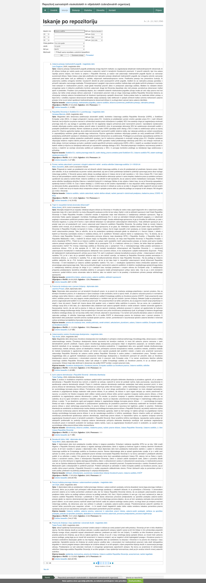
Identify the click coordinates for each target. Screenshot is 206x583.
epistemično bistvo (73, 277)
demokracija (70, 427)
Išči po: (46, 49)
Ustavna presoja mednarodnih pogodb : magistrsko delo (73, 64)
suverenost (88, 473)
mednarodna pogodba (87, 102)
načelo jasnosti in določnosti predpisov (126, 193)
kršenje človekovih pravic (113, 473)
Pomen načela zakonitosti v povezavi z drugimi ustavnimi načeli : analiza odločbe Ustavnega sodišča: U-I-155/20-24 (96, 164)
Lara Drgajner (57, 66)
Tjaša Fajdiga (57, 377)
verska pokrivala (92, 322)
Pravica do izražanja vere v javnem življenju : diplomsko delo (75, 286)
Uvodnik (53, 10)
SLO (156, 21)
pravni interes (119, 511)
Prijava (159, 10)
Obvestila (100, 10)
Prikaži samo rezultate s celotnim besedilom (73, 52)
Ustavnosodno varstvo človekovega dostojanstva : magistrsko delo (77, 334)
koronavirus (78, 554)
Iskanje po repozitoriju (134, 577)
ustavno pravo (86, 277)
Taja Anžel (56, 336)
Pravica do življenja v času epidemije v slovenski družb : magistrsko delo (79, 523)
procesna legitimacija (144, 513)
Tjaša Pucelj (57, 525)
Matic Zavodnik (58, 166)
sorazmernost (134, 554)
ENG (161, 21)
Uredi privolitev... (135, 581)
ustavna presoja (72, 102)
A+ (145, 21)
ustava (132, 322)
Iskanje (65, 10)
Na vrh (46, 569)
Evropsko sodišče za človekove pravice (114, 365)
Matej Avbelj (57, 207)
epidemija (69, 554)
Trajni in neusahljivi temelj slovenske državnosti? (70, 205)
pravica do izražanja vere (75, 322)
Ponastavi (90, 55)
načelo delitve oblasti (102, 193)
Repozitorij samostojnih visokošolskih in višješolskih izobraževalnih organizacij (88, 577)
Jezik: (45, 46)
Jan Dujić (55, 484)
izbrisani (69, 473)
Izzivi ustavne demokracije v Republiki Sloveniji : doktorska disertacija (78, 374)
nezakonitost (98, 473)
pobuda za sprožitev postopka (71, 513)
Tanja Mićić (56, 441)
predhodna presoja (132, 102)
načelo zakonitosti (86, 193)
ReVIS (47, 577)
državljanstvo (78, 473)
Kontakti (112, 10)
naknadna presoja (147, 102)
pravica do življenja (91, 554)
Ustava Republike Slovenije (132, 427)
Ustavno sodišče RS (142, 152)
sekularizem (115, 322)
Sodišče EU (70, 152)
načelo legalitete (146, 554)
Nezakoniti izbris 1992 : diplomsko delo (67, 439)
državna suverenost (117, 102)
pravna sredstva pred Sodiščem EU (119, 152)
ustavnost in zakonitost (104, 511)
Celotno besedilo (60, 107)
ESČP (139, 473)
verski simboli (104, 322)
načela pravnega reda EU (85, 152)
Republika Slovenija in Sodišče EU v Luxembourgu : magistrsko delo (78, 111)
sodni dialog (100, 152)
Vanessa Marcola (58, 114)
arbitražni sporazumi (113, 277)
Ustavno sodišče (72, 193)
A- (149, 21)
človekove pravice (91, 365)
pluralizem (125, 322)
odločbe (146, 365)
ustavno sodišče (102, 102)
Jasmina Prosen (58, 288)
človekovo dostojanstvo (75, 365)
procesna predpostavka (126, 513)
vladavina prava (148, 193)
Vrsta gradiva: (48, 43)
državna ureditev (82, 427)
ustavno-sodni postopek (135, 511)
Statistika (88, 10)
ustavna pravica (87, 511)
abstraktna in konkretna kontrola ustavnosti (100, 513)
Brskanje (76, 10)
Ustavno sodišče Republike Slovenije (113, 554)
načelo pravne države (111, 427)
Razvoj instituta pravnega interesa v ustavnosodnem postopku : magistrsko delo (82, 482)
